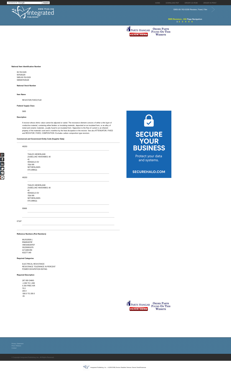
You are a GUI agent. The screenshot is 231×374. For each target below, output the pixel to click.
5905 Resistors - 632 (177, 19)
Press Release (16, 346)
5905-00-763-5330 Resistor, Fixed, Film (190, 9)
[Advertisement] (68, 44)
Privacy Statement (17, 343)
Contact (14, 348)
